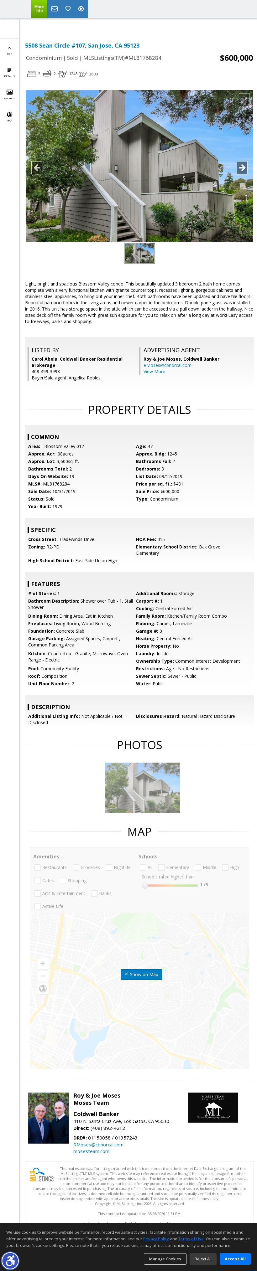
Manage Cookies (165, 1259)
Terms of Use (191, 1239)
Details (9, 76)
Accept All (235, 1259)
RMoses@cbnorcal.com (167, 365)
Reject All (203, 1259)
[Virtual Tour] (82, 9)
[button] (10, 1260)
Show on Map (143, 974)
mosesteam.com (91, 1151)
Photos (9, 98)
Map (9, 120)
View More (154, 371)
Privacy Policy (156, 1239)
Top (9, 53)
